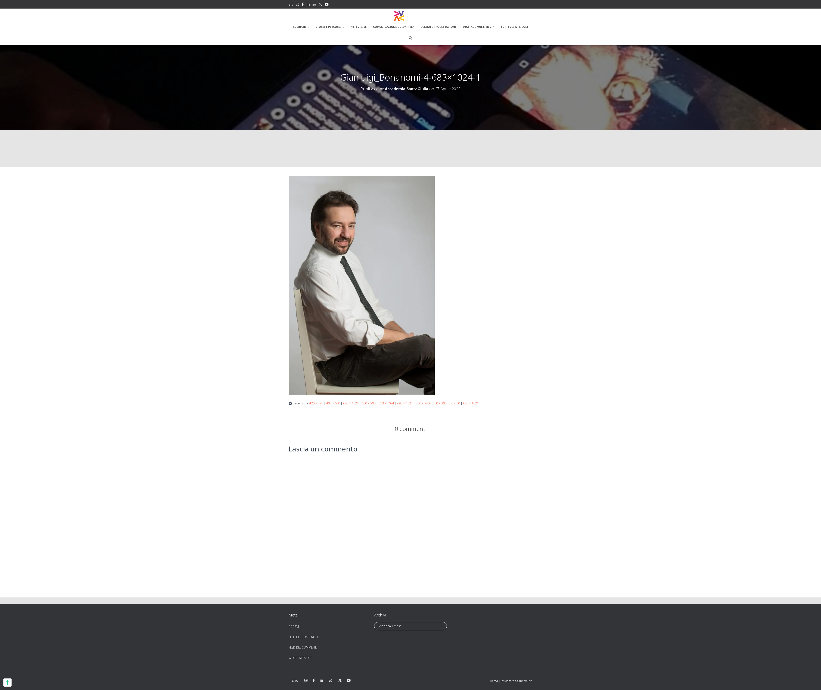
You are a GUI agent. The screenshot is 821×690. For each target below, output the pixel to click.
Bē (314, 4)
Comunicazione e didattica (393, 27)
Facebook (303, 5)
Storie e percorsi (329, 27)
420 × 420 (316, 403)
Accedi (294, 627)
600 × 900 (368, 403)
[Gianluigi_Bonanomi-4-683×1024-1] (362, 285)
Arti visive (359, 27)
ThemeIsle (525, 681)
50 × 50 (455, 403)
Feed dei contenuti (303, 637)
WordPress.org (301, 658)
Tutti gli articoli (514, 27)
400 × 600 (333, 403)
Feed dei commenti (303, 647)
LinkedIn (308, 5)
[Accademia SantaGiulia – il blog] (410, 16)
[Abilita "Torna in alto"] (812, 681)
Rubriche (300, 27)
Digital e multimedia (478, 27)
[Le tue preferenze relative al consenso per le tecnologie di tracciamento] (7, 682)
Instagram (297, 5)
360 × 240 (423, 403)
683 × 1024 (351, 403)
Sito (291, 4)
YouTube (327, 5)
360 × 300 (439, 403)
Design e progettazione (438, 27)
